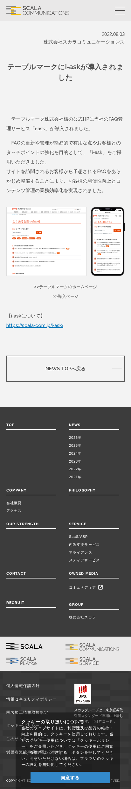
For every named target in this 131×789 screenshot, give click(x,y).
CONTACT (16, 573)
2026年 (75, 437)
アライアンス (80, 552)
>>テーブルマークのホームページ (65, 286)
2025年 (75, 445)
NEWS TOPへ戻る (65, 368)
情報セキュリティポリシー (31, 699)
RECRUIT (15, 603)
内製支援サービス (84, 544)
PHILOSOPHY (82, 490)
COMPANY (16, 490)
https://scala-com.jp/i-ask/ (34, 325)
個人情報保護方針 (23, 686)
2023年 (75, 461)
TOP (10, 425)
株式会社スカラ (82, 617)
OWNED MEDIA (83, 573)
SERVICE (77, 524)
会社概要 (14, 503)
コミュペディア (86, 587)
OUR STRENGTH (22, 524)
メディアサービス (84, 560)
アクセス (14, 510)
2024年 (75, 453)
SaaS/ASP (78, 536)
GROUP (76, 604)
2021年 (75, 477)
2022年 (75, 469)
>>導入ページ (66, 296)
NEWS (76, 425)
